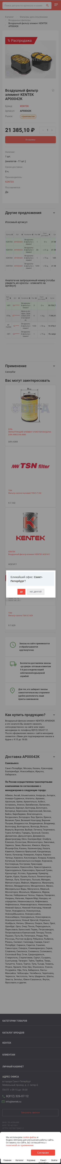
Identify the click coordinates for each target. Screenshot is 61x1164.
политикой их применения (19, 1145)
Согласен (43, 1152)
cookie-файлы (29, 1137)
